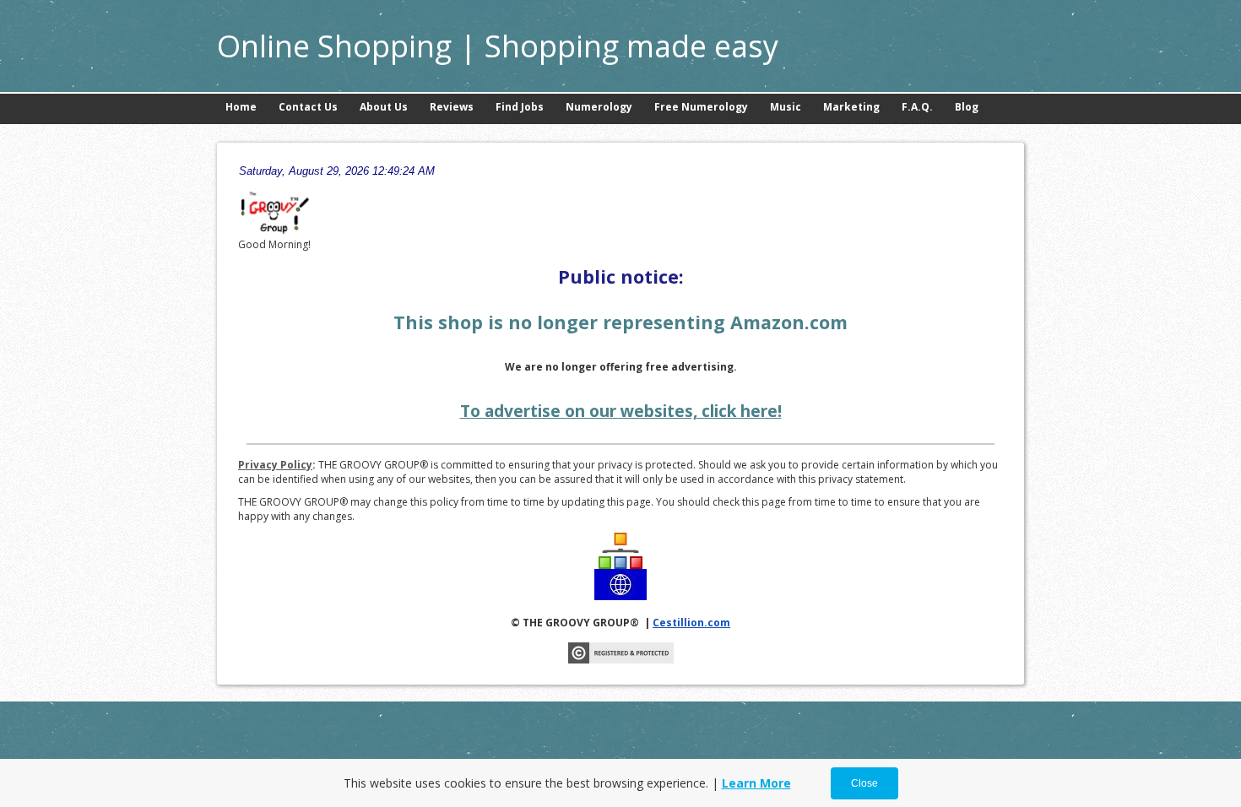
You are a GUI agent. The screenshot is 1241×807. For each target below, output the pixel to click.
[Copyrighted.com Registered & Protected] (621, 660)
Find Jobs (520, 107)
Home (241, 107)
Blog (966, 107)
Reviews (452, 107)
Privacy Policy (275, 465)
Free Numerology (701, 107)
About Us (384, 107)
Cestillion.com (691, 622)
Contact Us (308, 107)
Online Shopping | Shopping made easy (497, 46)
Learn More (756, 783)
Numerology (599, 107)
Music (785, 107)
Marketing (851, 107)
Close (864, 783)
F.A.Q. (917, 107)
